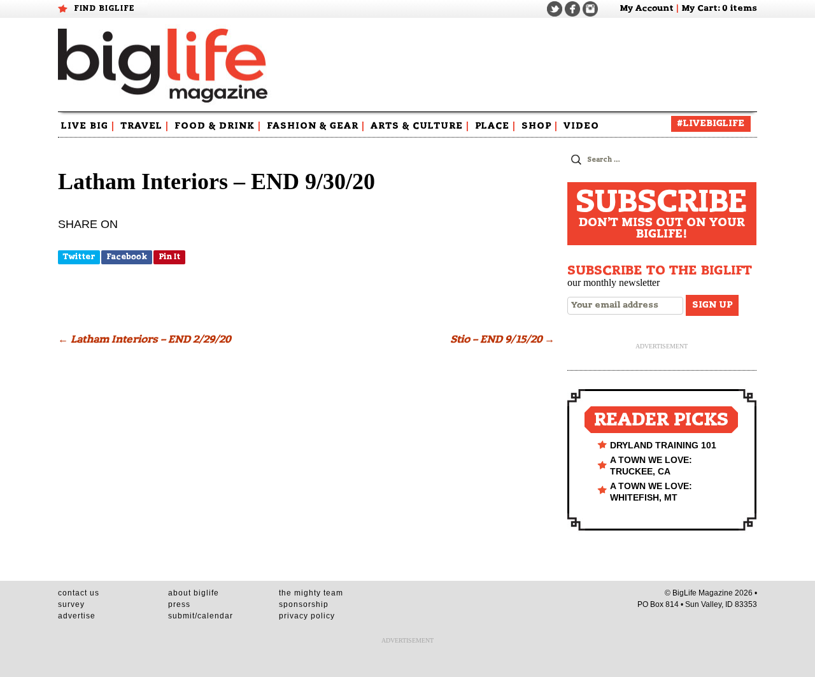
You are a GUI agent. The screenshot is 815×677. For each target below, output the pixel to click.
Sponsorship (304, 604)
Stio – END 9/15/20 (502, 339)
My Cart (699, 8)
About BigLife (193, 592)
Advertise (77, 615)
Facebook (126, 256)
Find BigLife (104, 8)
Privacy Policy (307, 615)
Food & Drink (217, 126)
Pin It (169, 256)
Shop (539, 126)
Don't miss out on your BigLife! (662, 213)
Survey (71, 604)
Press (179, 604)
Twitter (79, 256)
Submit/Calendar (200, 615)
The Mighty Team (311, 592)
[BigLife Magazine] (164, 65)
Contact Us (78, 592)
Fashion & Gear (316, 126)
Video (581, 126)
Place (495, 126)
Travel (144, 126)
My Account (647, 8)
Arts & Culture (420, 126)
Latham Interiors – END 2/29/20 (144, 339)
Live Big (88, 126)
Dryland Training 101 (663, 445)
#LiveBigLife (710, 123)
